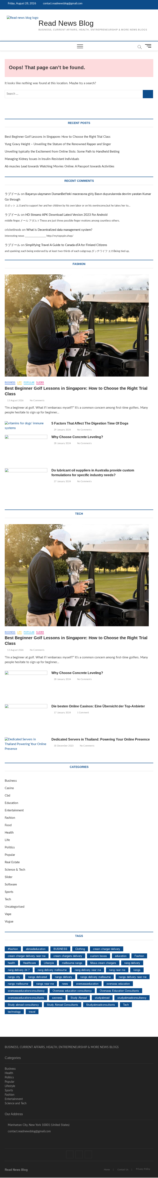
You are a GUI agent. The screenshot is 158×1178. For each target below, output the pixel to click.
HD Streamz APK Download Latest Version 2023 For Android (66, 214)
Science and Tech (16, 1103)
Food (8, 825)
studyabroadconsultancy (131, 998)
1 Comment (82, 712)
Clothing (80, 949)
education (121, 956)
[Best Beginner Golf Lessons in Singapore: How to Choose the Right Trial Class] (79, 325)
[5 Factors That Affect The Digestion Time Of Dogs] (26, 426)
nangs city (14, 977)
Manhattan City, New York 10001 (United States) (38, 1125)
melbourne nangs (72, 963)
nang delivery (132, 963)
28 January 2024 (62, 443)
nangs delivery (63, 977)
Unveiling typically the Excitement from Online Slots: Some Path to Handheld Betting (62, 151)
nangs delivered (37, 977)
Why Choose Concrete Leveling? (77, 437)
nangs (137, 970)
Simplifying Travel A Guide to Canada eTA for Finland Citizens (66, 245)
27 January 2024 (62, 481)
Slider (40, 382)
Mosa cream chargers (103, 963)
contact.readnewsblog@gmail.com (62, 3)
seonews (57, 998)
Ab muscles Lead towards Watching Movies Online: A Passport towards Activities (59, 166)
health (11, 963)
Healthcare (29, 963)
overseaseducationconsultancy (26, 991)
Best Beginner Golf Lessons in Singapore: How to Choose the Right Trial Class (57, 136)
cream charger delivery (106, 949)
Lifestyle (49, 963)
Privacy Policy (143, 1169)
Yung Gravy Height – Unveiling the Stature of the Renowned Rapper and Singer (58, 144)
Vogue (9, 921)
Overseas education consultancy (72, 991)
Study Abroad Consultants (62, 1005)
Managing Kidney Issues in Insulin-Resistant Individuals (42, 159)
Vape (8, 914)
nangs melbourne (18, 984)
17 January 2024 (62, 712)
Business (10, 382)
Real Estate (12, 862)
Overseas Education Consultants (119, 991)
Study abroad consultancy (23, 1005)
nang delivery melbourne (52, 970)
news (65, 984)
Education (11, 803)
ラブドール (12, 194)
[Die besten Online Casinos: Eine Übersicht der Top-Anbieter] (26, 719)
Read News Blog (66, 23)
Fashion (10, 817)
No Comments (36, 400)
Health (9, 832)
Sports (9, 891)
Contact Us (122, 1170)
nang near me (117, 970)
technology (14, 1012)
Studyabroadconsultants (100, 1005)
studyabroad (102, 998)
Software (11, 884)
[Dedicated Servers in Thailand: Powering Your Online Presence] (26, 744)
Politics (10, 847)
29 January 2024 (62, 430)
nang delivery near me (88, 970)
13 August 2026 (15, 400)
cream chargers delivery (67, 956)
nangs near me (45, 984)
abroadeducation (35, 949)
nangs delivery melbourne (95, 977)
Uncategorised (14, 906)
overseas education (118, 984)
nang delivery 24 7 (19, 970)
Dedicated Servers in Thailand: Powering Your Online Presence (100, 739)
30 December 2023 (63, 746)
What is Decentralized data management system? (59, 229)
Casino (9, 788)
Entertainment (14, 810)
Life (19, 382)
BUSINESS (60, 949)
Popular (29, 382)
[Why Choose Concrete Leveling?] (26, 450)
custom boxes (98, 956)
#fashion (13, 949)
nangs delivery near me (132, 977)
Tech (8, 899)
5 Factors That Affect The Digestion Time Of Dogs (90, 423)
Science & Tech (15, 869)
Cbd (7, 795)
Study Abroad (79, 998)
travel (32, 1012)
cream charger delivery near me (26, 956)
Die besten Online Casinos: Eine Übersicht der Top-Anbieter (98, 706)
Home (107, 1170)
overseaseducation (87, 984)
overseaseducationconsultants (26, 998)
